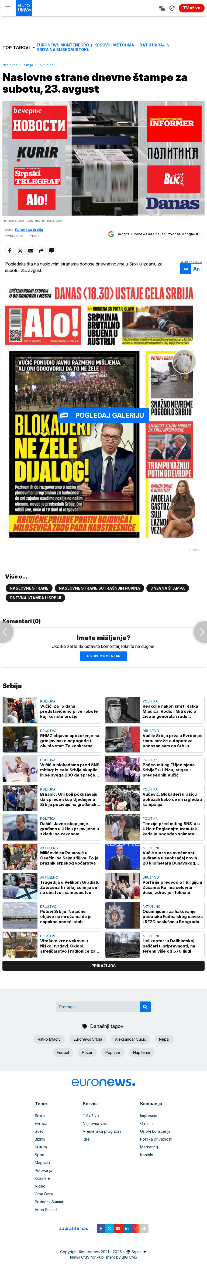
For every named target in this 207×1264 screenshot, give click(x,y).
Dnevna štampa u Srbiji (35, 598)
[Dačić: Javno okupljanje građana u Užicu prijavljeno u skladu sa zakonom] (20, 827)
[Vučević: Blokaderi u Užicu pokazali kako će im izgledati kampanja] (122, 798)
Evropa (41, 1123)
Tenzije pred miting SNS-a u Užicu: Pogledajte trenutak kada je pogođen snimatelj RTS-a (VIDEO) (171, 828)
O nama (147, 1123)
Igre (86, 1139)
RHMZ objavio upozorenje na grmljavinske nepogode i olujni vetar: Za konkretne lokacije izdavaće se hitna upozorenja (69, 740)
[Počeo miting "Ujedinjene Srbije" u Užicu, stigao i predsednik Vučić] (122, 769)
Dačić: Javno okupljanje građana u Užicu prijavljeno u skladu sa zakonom (69, 828)
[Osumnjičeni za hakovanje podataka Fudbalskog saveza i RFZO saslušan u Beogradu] (122, 915)
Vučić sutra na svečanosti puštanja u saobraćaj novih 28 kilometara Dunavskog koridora (170, 858)
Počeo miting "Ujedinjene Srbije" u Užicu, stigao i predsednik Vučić (169, 770)
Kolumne (42, 1178)
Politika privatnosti (156, 1139)
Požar (87, 1052)
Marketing (149, 1147)
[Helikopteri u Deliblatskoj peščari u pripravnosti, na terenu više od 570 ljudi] (122, 945)
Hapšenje (141, 1052)
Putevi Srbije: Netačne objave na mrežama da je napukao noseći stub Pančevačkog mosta (66, 916)
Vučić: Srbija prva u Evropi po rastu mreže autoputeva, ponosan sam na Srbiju (173, 740)
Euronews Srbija (88, 1039)
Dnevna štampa (167, 588)
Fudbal (63, 1052)
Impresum (148, 1115)
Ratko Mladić (49, 1039)
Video (40, 1186)
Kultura (41, 1147)
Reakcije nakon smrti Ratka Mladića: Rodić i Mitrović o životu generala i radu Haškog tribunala (170, 711)
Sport (39, 1154)
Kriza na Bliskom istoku (63, 50)
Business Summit (49, 1201)
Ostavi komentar (103, 656)
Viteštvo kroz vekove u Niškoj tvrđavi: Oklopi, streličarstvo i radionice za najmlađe (67, 946)
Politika (47, 701)
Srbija (28, 65)
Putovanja (43, 1170)
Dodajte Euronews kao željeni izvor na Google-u (157, 234)
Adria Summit (46, 1209)
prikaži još (103, 965)
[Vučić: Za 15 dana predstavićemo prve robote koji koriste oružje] (20, 710)
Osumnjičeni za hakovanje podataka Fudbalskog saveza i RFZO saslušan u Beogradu (173, 916)
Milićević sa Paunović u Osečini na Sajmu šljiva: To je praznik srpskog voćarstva (69, 858)
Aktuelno (47, 65)
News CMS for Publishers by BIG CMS (103, 1257)
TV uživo (91, 1115)
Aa (186, 269)
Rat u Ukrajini (155, 45)
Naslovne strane (29, 588)
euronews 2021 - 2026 (102, 1251)
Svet (39, 1131)
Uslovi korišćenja (155, 1131)
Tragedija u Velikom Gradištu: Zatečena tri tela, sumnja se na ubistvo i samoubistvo (70, 887)
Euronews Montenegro (63, 45)
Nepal (164, 1039)
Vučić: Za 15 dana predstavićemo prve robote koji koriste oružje (69, 711)
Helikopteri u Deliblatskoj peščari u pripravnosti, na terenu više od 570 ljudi (169, 946)
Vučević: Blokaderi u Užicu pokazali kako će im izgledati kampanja (172, 799)
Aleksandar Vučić (130, 1039)
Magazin (42, 1162)
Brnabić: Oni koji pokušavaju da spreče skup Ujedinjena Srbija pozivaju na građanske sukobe (69, 799)
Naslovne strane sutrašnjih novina (99, 588)
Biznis (40, 1139)
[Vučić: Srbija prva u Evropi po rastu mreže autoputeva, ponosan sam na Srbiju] (122, 740)
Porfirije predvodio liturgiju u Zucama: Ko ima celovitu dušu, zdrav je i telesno (172, 887)
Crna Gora (44, 1194)
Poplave (112, 1052)
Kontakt (146, 1154)
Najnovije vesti (96, 1123)
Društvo (48, 731)
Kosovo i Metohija (114, 45)
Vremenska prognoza (102, 1131)
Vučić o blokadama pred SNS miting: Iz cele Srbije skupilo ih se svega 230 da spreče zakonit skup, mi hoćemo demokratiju (69, 770)
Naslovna (9, 65)
